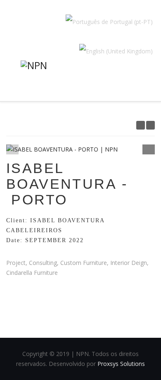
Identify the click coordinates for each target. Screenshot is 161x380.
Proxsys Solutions (121, 364)
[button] (148, 148)
